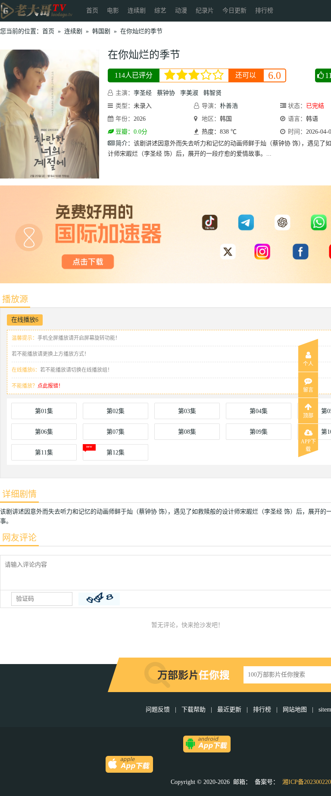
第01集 (44, 411)
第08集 (187, 432)
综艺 (160, 10)
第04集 (259, 411)
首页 (92, 10)
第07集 (115, 432)
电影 (113, 10)
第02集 (115, 411)
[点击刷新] (99, 598)
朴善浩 (229, 106)
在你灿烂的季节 (141, 31)
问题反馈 (159, 709)
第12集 (115, 452)
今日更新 (234, 10)
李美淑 (189, 93)
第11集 (44, 452)
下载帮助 (193, 709)
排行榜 (264, 10)
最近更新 (229, 709)
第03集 (187, 411)
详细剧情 (19, 494)
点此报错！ (50, 386)
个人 (308, 364)
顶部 (308, 416)
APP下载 (308, 444)
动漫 (181, 10)
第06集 (44, 432)
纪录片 (205, 10)
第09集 (259, 432)
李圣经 (143, 93)
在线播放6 (24, 320)
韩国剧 (101, 31)
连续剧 (137, 10)
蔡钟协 (166, 93)
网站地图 (295, 709)
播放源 (15, 299)
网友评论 (19, 537)
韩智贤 (212, 93)
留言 (308, 390)
